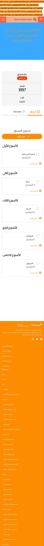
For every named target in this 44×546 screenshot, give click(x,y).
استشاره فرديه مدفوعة (9, 469)
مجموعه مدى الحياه (8, 439)
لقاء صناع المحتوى (8, 449)
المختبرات (4, 399)
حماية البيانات (5, 366)
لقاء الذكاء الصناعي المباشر (10, 459)
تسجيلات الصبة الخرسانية (10, 514)
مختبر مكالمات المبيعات (9, 419)
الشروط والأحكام (6, 361)
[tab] (35, 112)
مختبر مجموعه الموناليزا (9, 409)
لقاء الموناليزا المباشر (8, 454)
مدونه (4, 374)
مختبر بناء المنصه (7, 414)
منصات (4, 379)
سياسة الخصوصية (7, 356)
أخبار (3, 384)
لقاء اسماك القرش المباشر (10, 464)
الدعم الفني (6, 424)
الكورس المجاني (7, 499)
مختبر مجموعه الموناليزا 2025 (11, 394)
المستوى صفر (7, 484)
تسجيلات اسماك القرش (10, 529)
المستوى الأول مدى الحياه (10, 504)
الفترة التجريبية (7, 479)
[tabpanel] (22, 120)
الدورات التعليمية (6, 351)
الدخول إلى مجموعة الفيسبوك (11, 429)
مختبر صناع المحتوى (8, 404)
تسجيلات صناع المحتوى (9, 519)
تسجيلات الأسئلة (6, 509)
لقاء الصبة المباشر (8, 444)
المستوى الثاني (7, 494)
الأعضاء (5, 389)
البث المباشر (5, 434)
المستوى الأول (7, 489)
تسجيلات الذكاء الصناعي (10, 524)
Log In (22, 101)
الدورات (4, 474)
